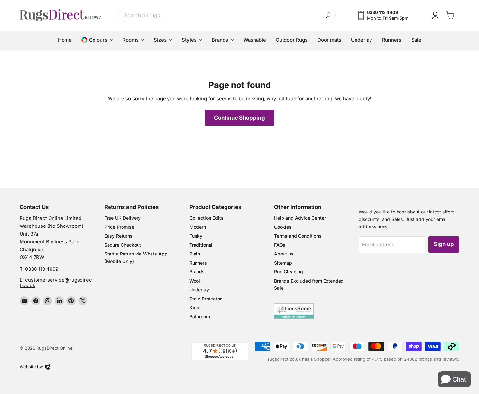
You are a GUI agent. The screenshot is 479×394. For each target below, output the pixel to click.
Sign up (444, 244)
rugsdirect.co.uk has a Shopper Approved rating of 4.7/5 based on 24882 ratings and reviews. (363, 359)
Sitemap (283, 263)
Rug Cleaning (288, 271)
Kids (194, 307)
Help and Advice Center (300, 218)
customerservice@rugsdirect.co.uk (56, 282)
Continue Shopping (239, 117)
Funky (195, 236)
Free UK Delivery (122, 218)
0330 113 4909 (41, 269)
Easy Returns (118, 236)
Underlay (199, 289)
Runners (198, 263)
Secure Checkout (122, 245)
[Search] (329, 15)
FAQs (279, 245)
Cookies (283, 227)
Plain (194, 253)
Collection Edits (206, 218)
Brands (197, 271)
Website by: (31, 367)
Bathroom (199, 316)
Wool (194, 281)
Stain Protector (205, 298)
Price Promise (119, 227)
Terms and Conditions (298, 236)
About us (284, 253)
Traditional (200, 245)
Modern (197, 227)
